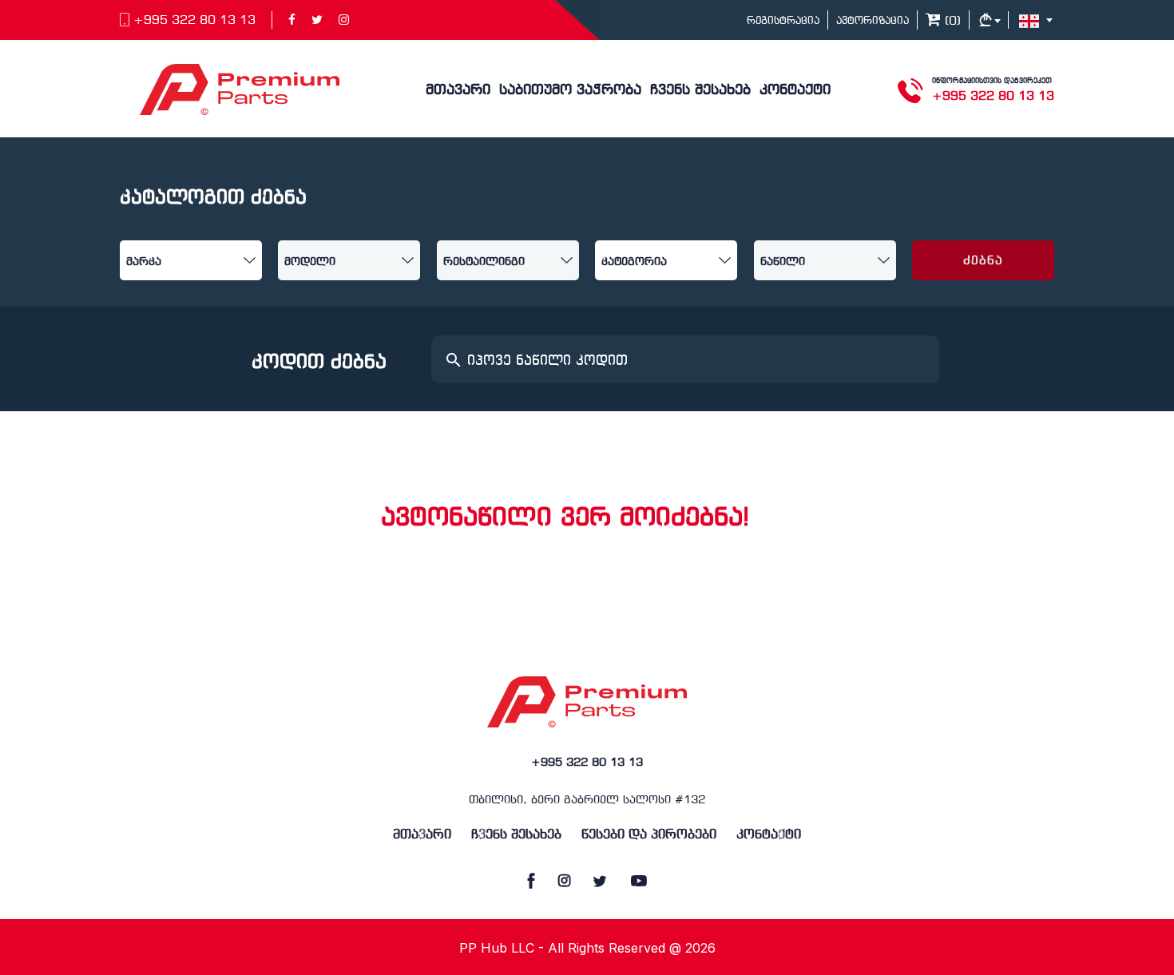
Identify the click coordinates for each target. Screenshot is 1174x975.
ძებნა (983, 261)
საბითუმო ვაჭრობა (570, 90)
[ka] (1038, 20)
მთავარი (458, 90)
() (951, 21)
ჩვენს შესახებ (700, 90)
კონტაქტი (795, 90)
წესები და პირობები (648, 835)
